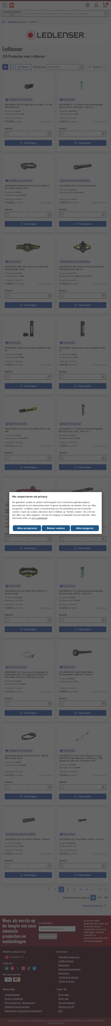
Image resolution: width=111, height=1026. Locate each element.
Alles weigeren (84, 528)
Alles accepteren (27, 528)
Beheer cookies (56, 528)
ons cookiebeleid (39, 518)
